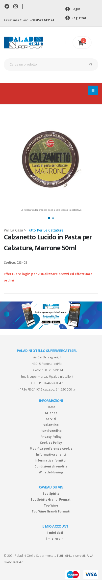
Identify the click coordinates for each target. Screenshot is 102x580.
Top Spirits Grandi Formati (51, 499)
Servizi (51, 419)
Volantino (51, 425)
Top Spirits (51, 493)
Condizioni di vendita (51, 466)
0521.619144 (54, 370)
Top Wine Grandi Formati (51, 511)
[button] (49, 218)
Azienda (51, 413)
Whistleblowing (51, 472)
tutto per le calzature (45, 230)
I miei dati (55, 532)
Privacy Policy (51, 437)
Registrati (79, 18)
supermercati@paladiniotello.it (51, 376)
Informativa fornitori (51, 460)
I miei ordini (55, 538)
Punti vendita (51, 431)
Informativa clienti (51, 454)
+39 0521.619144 (42, 20)
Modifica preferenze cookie (51, 448)
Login (75, 9)
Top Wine (51, 505)
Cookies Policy (51, 442)
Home (51, 407)
